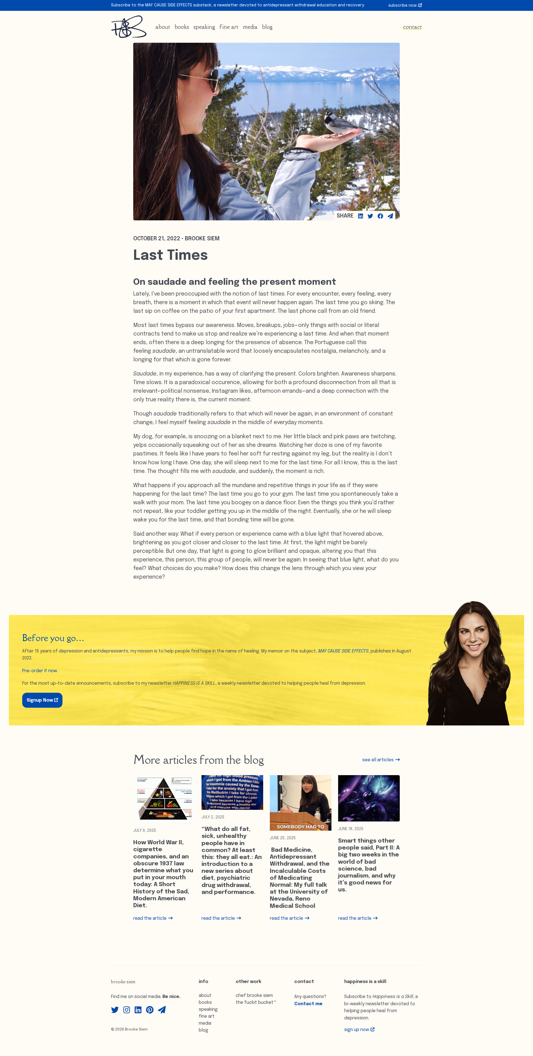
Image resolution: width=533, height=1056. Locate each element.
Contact (412, 27)
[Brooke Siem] (129, 26)
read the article (150, 918)
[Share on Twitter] (370, 216)
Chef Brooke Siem (254, 995)
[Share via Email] (390, 216)
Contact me (308, 1004)
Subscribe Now (403, 5)
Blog (267, 27)
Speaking (204, 27)
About (162, 27)
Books (182, 27)
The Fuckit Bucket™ (256, 1002)
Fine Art (229, 27)
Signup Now (40, 700)
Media (250, 27)
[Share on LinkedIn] (360, 216)
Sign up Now (357, 1029)
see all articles (378, 760)
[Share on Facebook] (380, 216)
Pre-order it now (39, 671)
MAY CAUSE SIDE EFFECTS (343, 651)
